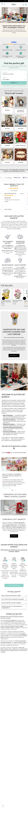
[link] (14, 209)
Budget (4, 77)
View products (14, 355)
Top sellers (7, 285)
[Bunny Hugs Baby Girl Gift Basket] (18, 294)
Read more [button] (7, 204)
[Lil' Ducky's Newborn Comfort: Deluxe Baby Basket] (6, 294)
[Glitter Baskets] (14, 4)
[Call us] (23, 4)
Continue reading (7, 488)
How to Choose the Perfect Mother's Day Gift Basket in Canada (12, 475)
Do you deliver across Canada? (11, 603)
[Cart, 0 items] (26, 4)
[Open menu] (2, 4)
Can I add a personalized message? (12, 599)
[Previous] (3, 298)
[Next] (24, 298)
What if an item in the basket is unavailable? (11, 607)
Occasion (5, 72)
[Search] (4, 4)
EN (25, 1)
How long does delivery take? (11, 595)
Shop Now (14, 536)
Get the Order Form (14, 585)
